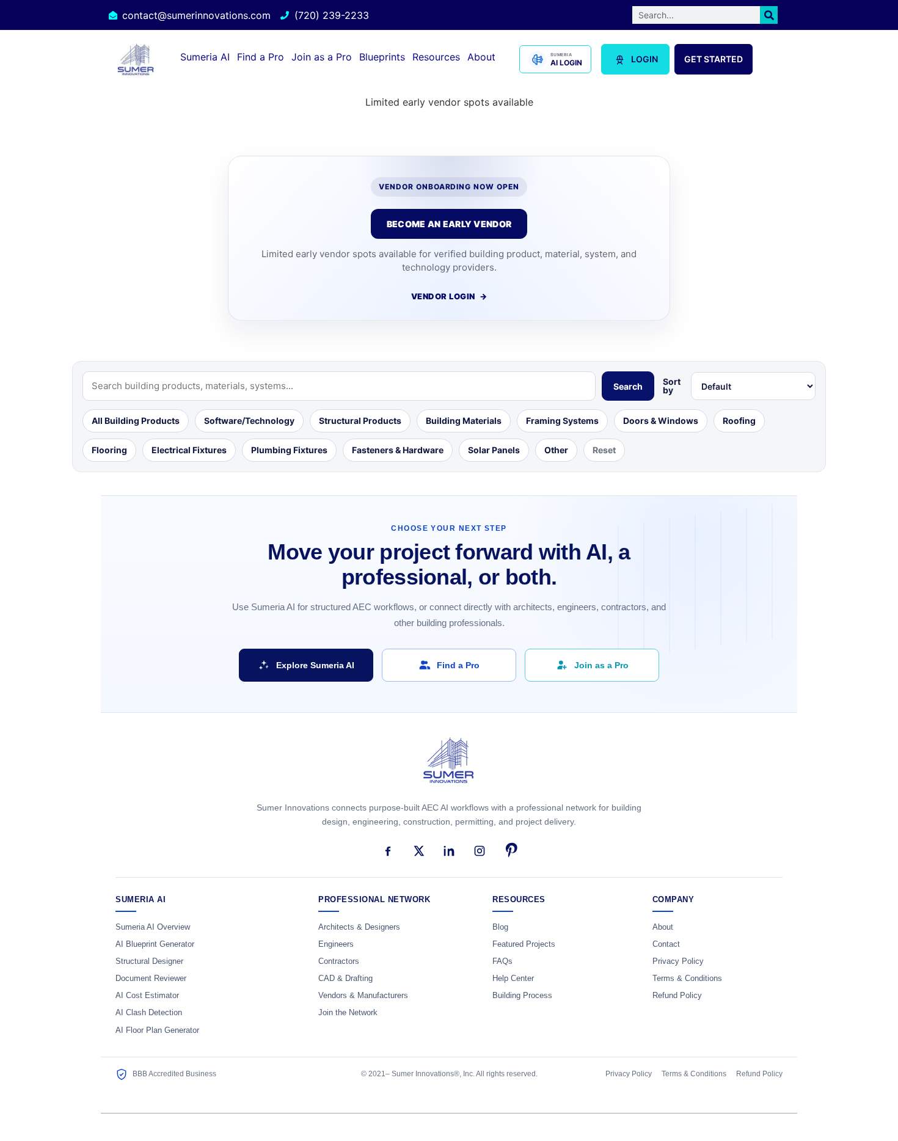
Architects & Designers (359, 927)
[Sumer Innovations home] (449, 767)
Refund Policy (677, 995)
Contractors (338, 961)
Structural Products (360, 420)
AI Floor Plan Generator (157, 1030)
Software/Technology (249, 420)
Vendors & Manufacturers (363, 995)
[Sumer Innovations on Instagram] (479, 850)
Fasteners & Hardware (398, 450)
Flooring (109, 450)
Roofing (739, 420)
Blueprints (382, 57)
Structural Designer (149, 961)
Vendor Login (449, 296)
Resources (436, 57)
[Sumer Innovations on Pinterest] (510, 850)
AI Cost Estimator (147, 995)
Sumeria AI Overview (152, 927)
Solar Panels (494, 450)
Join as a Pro (321, 57)
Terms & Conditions (687, 978)
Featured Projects (523, 944)
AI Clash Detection (148, 1012)
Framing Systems (562, 420)
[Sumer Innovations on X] (418, 850)
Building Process (522, 995)
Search (628, 386)
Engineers (336, 944)
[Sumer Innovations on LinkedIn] (449, 850)
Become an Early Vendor (449, 224)
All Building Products (136, 420)
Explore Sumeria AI (315, 665)
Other (556, 450)
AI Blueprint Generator (154, 944)
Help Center (513, 978)
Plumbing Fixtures (289, 450)
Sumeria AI (205, 57)
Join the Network (348, 1012)
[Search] (769, 15)
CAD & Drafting (345, 978)
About (481, 57)
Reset (604, 450)
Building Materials (464, 420)
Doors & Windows (660, 420)
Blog (500, 927)
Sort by (672, 386)
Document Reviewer (150, 978)
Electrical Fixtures (189, 450)
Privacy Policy (678, 961)
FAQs (502, 961)
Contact (666, 944)
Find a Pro (260, 57)
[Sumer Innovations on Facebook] (388, 850)
